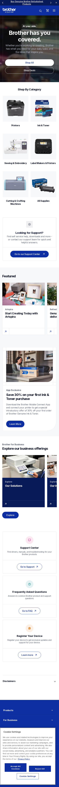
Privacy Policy (24, 759)
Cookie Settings (27, 776)
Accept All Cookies (16, 767)
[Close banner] (56, 2)
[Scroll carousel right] (51, 3)
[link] (27, 3)
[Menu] (54, 10)
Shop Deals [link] (29, 70)
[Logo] (9, 10)
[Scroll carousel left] (2, 3)
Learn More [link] (15, 424)
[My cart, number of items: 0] (47, 10)
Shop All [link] (29, 62)
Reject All (40, 769)
